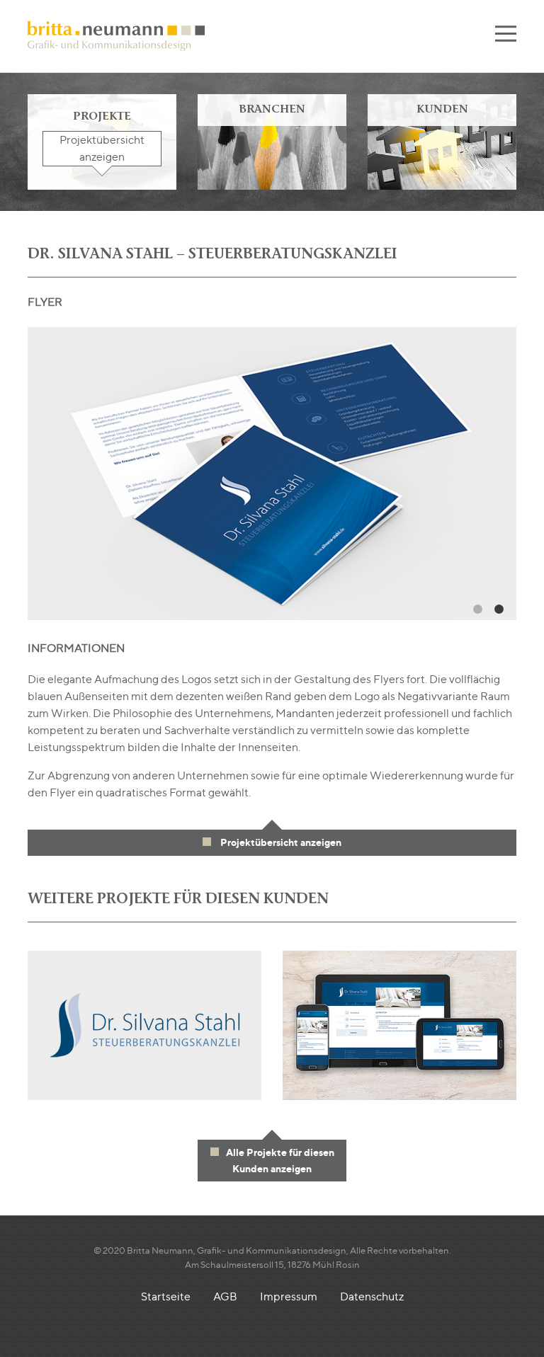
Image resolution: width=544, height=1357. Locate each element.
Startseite (166, 1296)
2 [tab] (499, 609)
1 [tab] (477, 609)
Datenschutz (372, 1296)
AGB (225, 1296)
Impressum (288, 1296)
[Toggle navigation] (505, 36)
